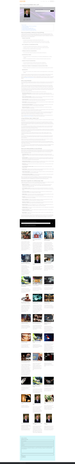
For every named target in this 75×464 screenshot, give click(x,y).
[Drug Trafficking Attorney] (26, 418)
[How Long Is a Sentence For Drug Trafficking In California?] (49, 381)
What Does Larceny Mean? (25, 239)
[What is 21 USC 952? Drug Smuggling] (49, 418)
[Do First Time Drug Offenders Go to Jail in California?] (37, 280)
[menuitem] (41, 1)
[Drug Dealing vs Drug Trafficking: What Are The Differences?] (37, 318)
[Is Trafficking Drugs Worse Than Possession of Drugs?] (26, 337)
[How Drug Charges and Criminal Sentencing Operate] (49, 235)
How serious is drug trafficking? (48, 341)
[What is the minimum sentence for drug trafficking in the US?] (26, 357)
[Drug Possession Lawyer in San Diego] (49, 398)
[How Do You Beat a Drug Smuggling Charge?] (49, 298)
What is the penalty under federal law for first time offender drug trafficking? (26, 285)
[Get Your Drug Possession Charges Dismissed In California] (49, 280)
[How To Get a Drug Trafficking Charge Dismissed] (37, 298)
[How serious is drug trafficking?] (49, 337)
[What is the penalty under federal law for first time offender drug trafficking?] (26, 280)
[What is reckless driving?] (49, 357)
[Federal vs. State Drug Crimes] (37, 357)
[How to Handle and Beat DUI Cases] (37, 235)
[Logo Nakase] (22, 1)
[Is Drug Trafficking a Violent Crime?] (37, 337)
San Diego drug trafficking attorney (29, 77)
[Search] (54, 1)
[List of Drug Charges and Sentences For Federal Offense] (26, 258)
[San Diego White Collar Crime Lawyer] (37, 258)
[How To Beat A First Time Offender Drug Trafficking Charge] (37, 381)
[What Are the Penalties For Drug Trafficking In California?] (26, 318)
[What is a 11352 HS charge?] (26, 381)
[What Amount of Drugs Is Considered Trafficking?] (49, 258)
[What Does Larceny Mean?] (26, 235)
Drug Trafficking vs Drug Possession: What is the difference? (47, 323)
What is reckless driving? (47, 361)
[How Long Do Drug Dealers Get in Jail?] (26, 398)
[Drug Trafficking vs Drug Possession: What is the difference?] (49, 318)
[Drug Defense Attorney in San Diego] (37, 398)
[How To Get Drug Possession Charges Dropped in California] (26, 298)
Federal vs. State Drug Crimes (37, 361)
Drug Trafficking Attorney (25, 423)
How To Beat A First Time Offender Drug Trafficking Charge (36, 386)
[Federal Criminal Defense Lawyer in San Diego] (37, 418)
